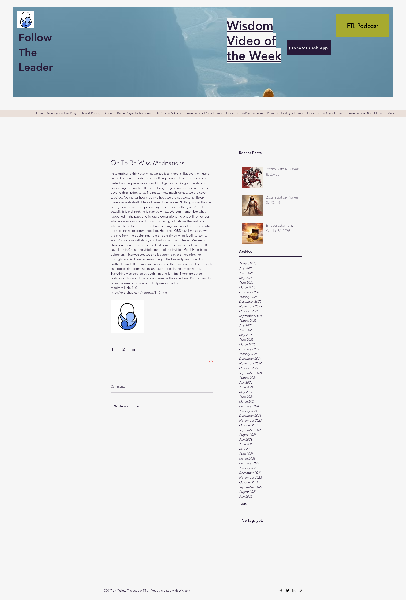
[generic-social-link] (300, 590)
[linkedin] (294, 590)
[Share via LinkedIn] (133, 349)
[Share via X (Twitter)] (123, 349)
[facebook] (281, 590)
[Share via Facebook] (113, 349)
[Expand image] (127, 316)
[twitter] (287, 590)
